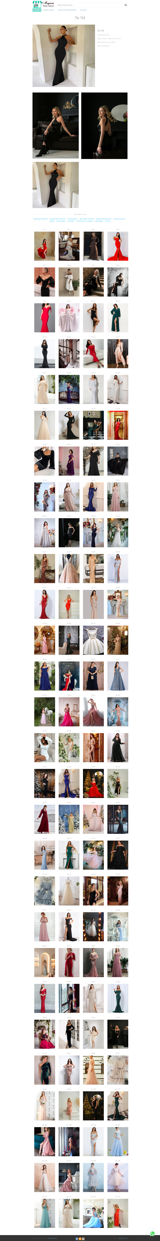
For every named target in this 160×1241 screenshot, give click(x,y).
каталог (37, 10)
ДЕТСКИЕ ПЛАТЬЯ (87, 219)
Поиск (126, 5)
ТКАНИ (107, 221)
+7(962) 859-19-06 (122, 1238)
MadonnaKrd (52, 1238)
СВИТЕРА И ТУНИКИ (85, 221)
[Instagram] (83, 1239)
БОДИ (52, 221)
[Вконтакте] (76, 1239)
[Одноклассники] (80, 1239)
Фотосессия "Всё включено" (67, 10)
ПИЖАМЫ (99, 221)
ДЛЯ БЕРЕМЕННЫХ (104, 219)
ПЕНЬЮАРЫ (72, 219)
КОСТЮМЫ (61, 221)
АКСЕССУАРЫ (119, 219)
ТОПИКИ (71, 221)
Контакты (83, 10)
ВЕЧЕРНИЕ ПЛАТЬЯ (57, 219)
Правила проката (48, 10)
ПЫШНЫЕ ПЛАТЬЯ (40, 219)
